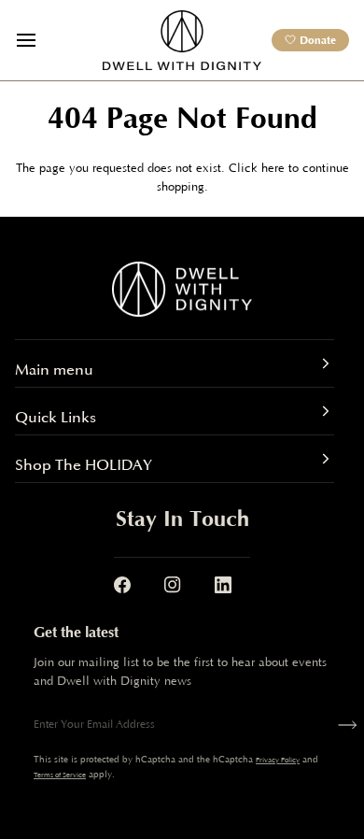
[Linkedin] (223, 584)
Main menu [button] (54, 370)
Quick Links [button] (55, 417)
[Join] (343, 725)
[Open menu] (43, 40)
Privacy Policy (278, 760)
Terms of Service (60, 775)
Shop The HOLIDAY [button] (83, 465)
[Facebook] (122, 584)
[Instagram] (172, 584)
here (273, 168)
